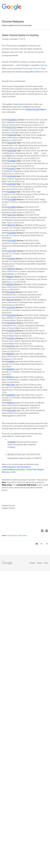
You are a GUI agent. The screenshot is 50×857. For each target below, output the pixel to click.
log (45, 65)
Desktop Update (12, 535)
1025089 (16, 454)
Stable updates (23, 535)
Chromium (36, 68)
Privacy (39, 563)
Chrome (24, 68)
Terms (46, 563)
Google (32, 563)
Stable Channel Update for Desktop (20, 35)
